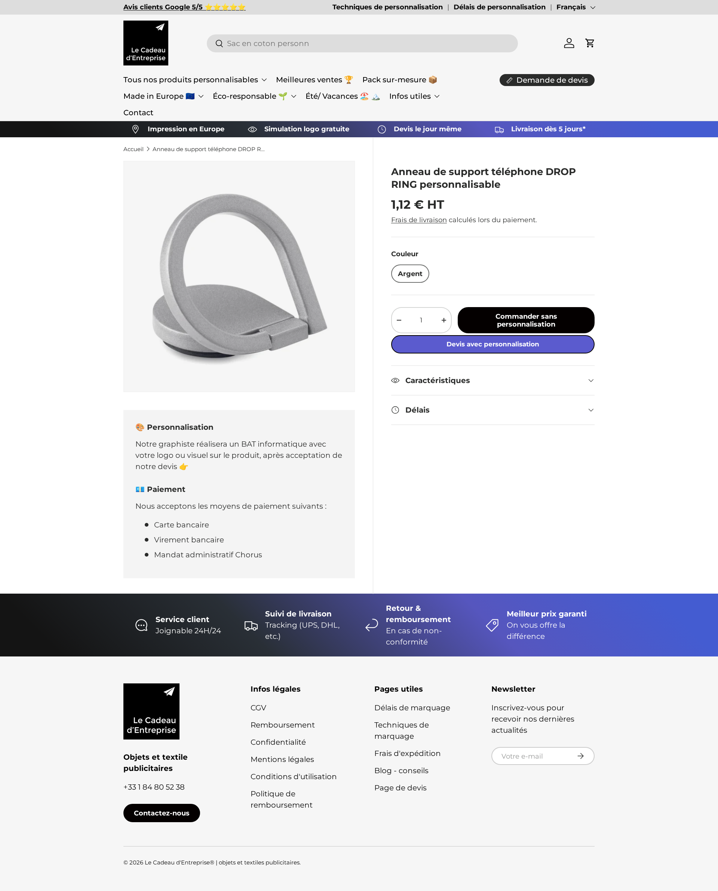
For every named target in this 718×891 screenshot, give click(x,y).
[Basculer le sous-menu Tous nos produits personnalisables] (264, 79)
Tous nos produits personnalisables (190, 79)
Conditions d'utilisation (294, 776)
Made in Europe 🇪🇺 (159, 96)
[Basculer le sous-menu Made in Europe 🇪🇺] (200, 96)
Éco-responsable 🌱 (250, 96)
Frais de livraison (419, 220)
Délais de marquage (412, 707)
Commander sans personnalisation (526, 320)
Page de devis (400, 787)
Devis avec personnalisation (493, 344)
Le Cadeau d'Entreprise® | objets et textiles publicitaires (222, 862)
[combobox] (362, 43)
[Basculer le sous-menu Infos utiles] (436, 96)
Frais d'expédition (407, 753)
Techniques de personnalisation (387, 7)
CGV (258, 707)
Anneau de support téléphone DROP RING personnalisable (209, 149)
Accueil (133, 149)
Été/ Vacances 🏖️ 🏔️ (343, 96)
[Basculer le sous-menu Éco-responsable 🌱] (293, 96)
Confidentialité (278, 742)
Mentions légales (282, 759)
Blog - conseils (401, 770)
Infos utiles (410, 96)
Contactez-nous (162, 813)
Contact (138, 112)
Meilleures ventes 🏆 (314, 79)
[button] (590, 43)
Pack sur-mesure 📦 (400, 79)
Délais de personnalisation (500, 7)
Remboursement (283, 724)
